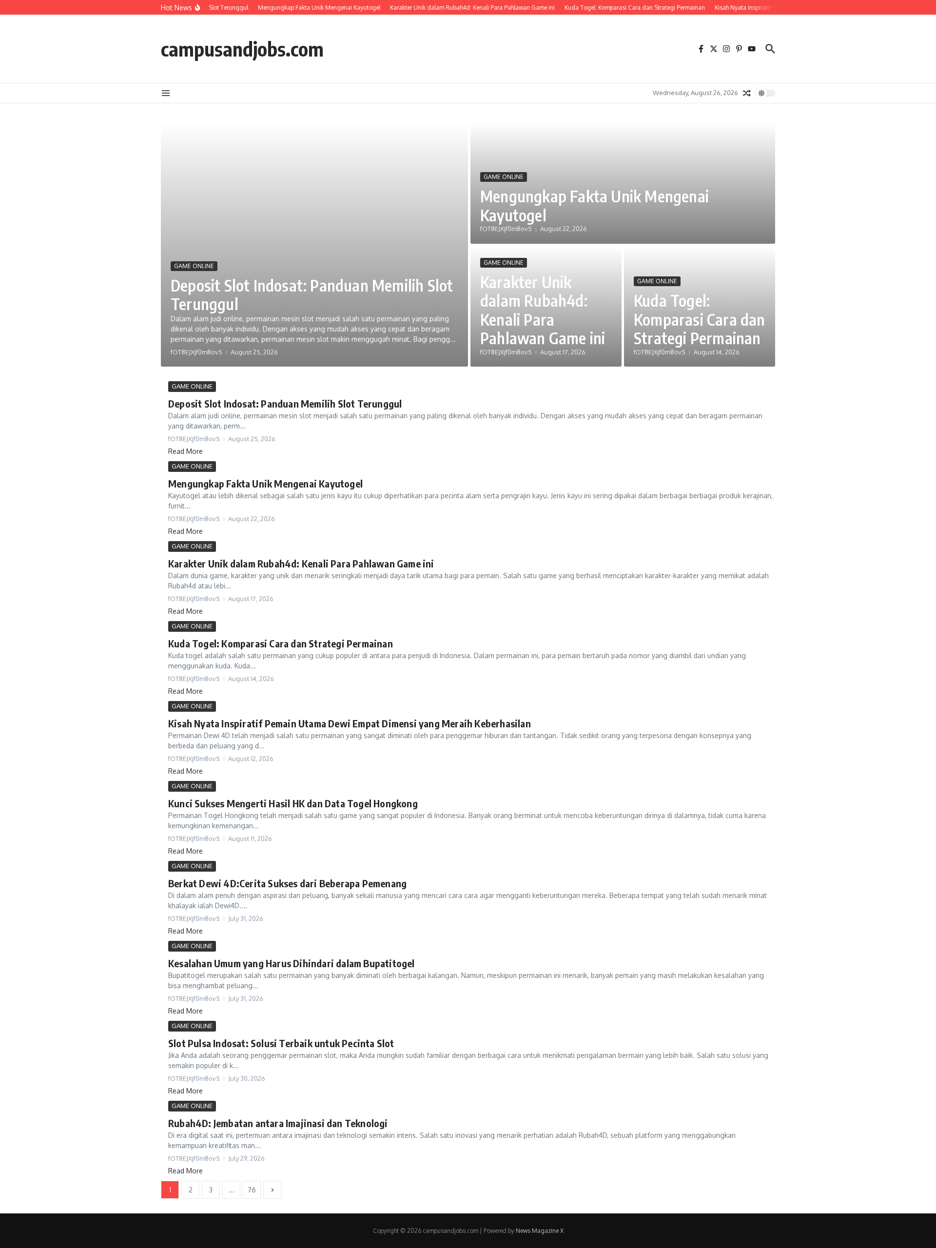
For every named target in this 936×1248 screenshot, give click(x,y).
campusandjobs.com (242, 49)
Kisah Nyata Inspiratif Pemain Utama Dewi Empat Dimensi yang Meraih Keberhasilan (349, 723)
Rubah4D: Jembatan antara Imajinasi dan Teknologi (278, 1123)
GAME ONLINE (194, 266)
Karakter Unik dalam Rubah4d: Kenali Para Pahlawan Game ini (542, 310)
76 (252, 1190)
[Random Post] (747, 93)
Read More (185, 451)
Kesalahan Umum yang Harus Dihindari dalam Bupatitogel (291, 963)
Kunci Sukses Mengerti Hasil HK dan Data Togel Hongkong (293, 803)
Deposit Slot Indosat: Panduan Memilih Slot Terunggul (312, 294)
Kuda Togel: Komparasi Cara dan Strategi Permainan (699, 319)
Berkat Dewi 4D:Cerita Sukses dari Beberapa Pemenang (287, 883)
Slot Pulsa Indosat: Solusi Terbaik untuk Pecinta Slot (281, 1043)
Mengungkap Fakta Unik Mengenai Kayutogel (594, 205)
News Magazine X (540, 1230)
